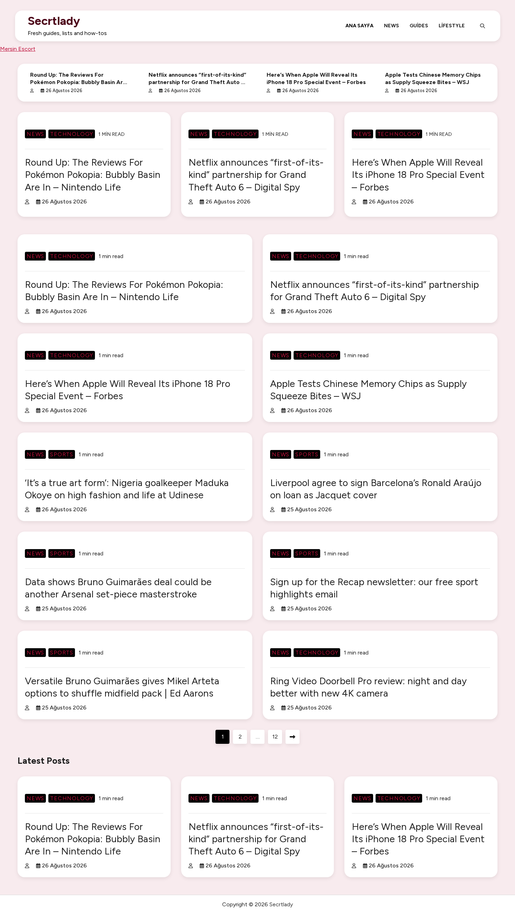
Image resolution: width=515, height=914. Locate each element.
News (391, 25)
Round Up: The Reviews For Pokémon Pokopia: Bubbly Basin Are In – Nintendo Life (78, 82)
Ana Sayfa (359, 25)
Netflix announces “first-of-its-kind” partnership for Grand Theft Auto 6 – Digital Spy (197, 82)
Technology (71, 134)
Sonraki (293, 737)
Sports (61, 454)
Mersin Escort (17, 49)
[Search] (482, 26)
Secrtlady (54, 21)
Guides (419, 25)
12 (275, 736)
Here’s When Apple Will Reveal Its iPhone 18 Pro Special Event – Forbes (418, 175)
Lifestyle (452, 25)
